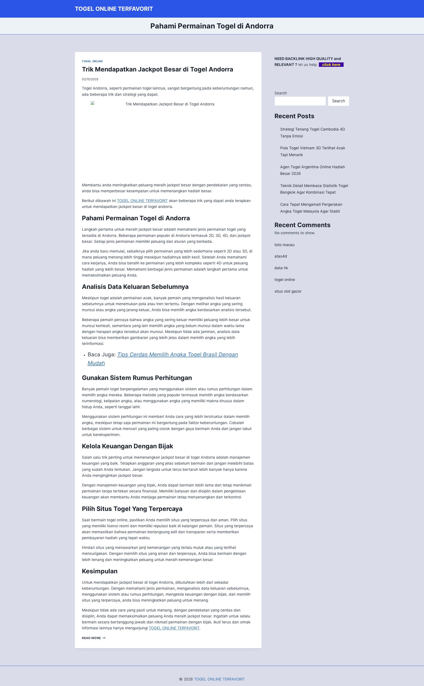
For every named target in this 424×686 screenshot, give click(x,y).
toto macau (284, 245)
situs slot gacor (287, 291)
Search (280, 93)
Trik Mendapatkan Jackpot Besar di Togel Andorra (157, 69)
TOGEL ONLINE (92, 61)
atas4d (280, 256)
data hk (281, 268)
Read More (94, 638)
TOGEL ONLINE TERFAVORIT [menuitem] (142, 200)
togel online (284, 279)
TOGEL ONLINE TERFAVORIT (219, 679)
